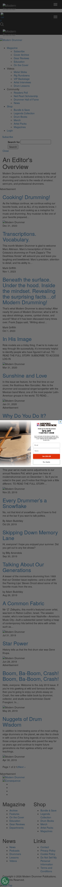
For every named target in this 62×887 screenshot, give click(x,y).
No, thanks (46, 462)
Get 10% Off (46, 456)
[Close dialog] (60, 421)
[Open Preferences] (5, 881)
